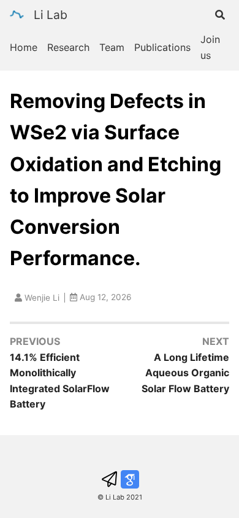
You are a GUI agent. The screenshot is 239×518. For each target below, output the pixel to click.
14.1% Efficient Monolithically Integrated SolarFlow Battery (60, 381)
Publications (162, 47)
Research (68, 47)
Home (23, 47)
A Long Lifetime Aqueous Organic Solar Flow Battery (185, 373)
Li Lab (50, 14)
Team (111, 47)
